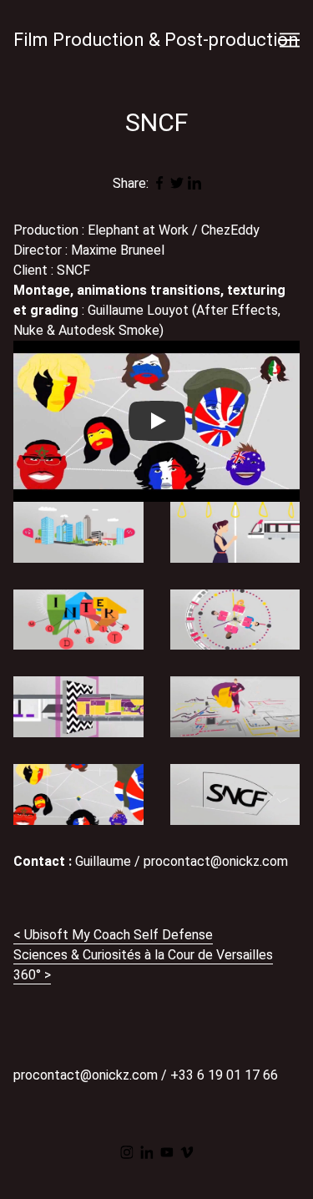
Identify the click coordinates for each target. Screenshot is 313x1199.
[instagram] (127, 1152)
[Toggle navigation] (290, 40)
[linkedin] (147, 1152)
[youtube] (167, 1152)
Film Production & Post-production (156, 39)
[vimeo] (187, 1152)
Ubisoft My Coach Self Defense (118, 935)
